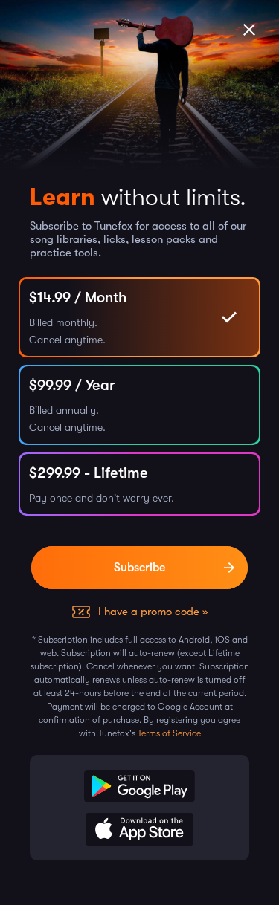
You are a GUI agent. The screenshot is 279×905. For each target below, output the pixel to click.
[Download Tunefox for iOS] (139, 829)
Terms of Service (169, 733)
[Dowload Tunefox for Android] (139, 786)
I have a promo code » (153, 611)
